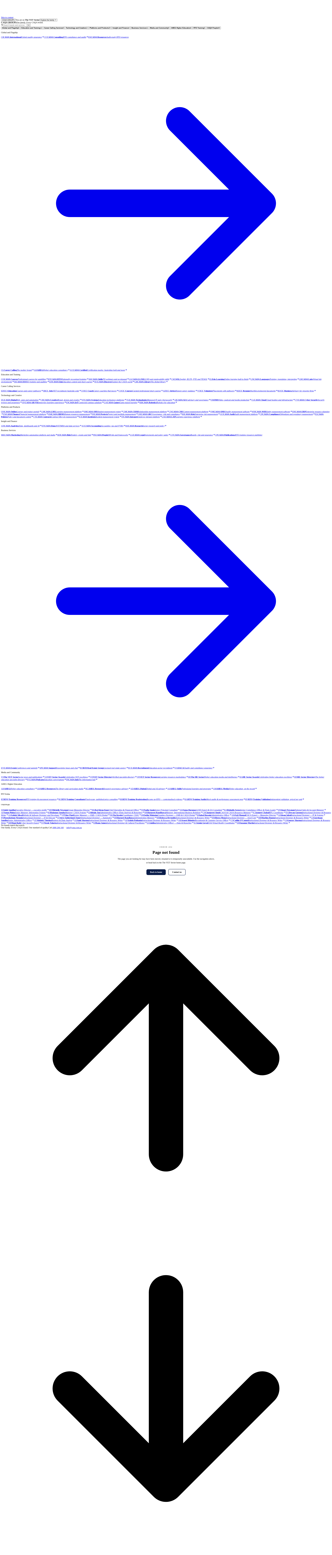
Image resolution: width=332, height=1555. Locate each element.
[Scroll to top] (166, 1222)
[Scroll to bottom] (166, 1553)
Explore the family (48, 20)
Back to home (156, 872)
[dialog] (166, 425)
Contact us (177, 872)
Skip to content (7, 17)
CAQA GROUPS (8, 20)
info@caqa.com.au (74, 828)
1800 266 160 (58, 828)
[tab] (10, 28)
